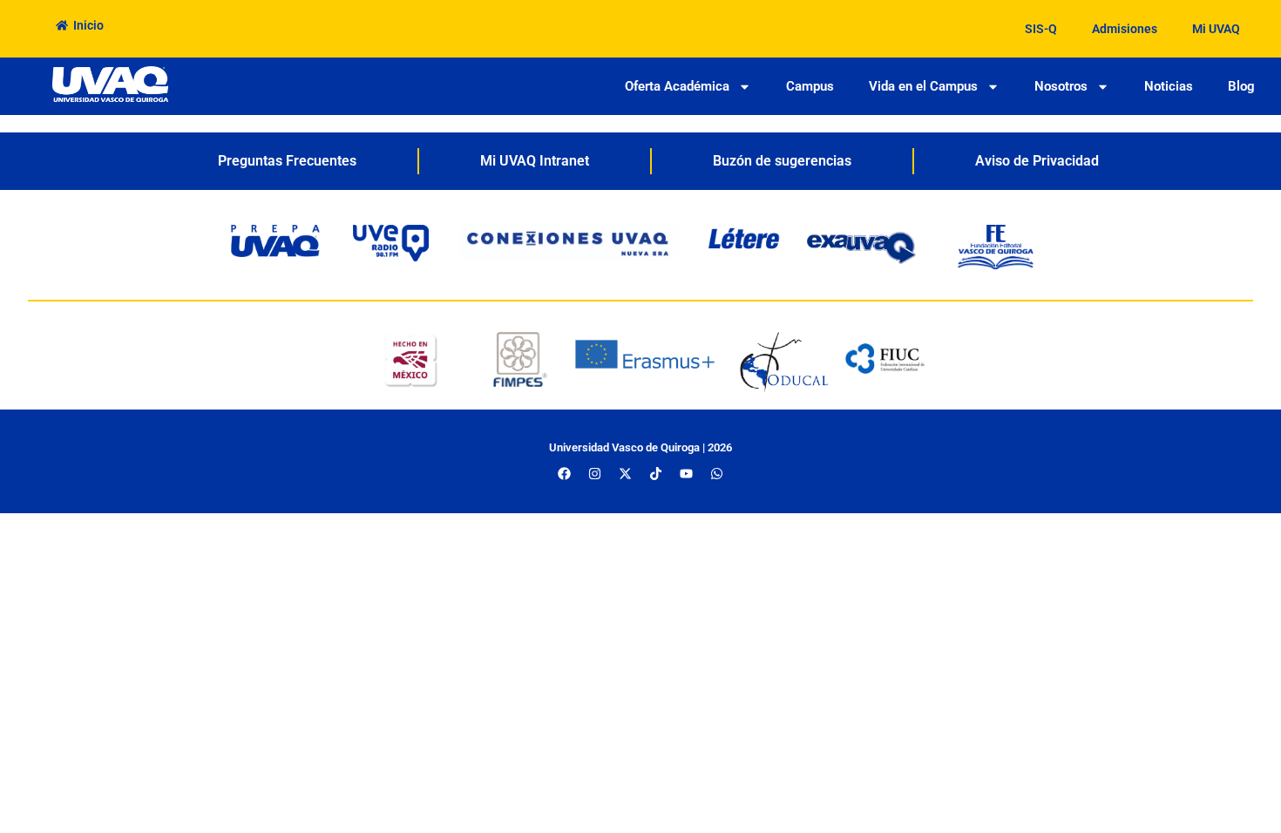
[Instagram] (595, 474)
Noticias (1168, 86)
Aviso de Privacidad (1037, 160)
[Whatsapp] (717, 474)
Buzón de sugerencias (782, 160)
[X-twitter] (626, 474)
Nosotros (1061, 86)
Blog (1241, 86)
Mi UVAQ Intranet (534, 160)
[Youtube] (687, 474)
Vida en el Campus (923, 86)
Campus (810, 86)
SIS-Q (1041, 29)
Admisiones (1124, 29)
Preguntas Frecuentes (287, 160)
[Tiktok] (656, 474)
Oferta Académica (677, 86)
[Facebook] (565, 474)
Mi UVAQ (1216, 29)
